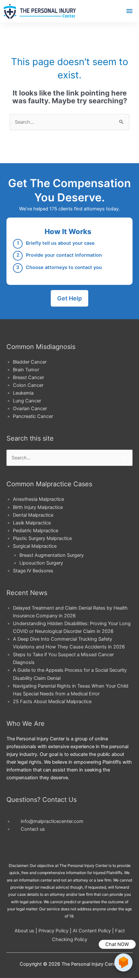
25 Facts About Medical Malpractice (52, 701)
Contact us (33, 829)
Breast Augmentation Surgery (51, 555)
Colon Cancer (28, 385)
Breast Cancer (28, 377)
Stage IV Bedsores (33, 571)
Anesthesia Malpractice (38, 499)
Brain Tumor (26, 370)
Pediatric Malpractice (35, 531)
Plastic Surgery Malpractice (42, 538)
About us (24, 931)
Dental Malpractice (33, 515)
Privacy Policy (53, 931)
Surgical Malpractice (35, 546)
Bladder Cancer (30, 362)
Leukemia (23, 393)
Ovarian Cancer (30, 408)
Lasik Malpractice (32, 523)
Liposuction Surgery (41, 563)
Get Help (69, 298)
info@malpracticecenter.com (52, 821)
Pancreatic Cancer (33, 416)
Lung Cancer (27, 401)
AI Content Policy (92, 931)
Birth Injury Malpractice (38, 507)
